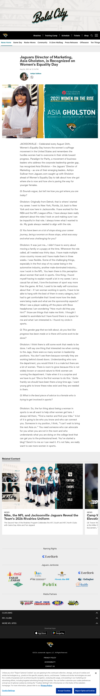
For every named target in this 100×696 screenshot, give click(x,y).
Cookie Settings (8, 691)
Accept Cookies (64, 691)
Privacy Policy (50, 658)
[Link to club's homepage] (5, 34)
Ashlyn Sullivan (35, 73)
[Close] (96, 673)
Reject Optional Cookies (85, 691)
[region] (50, 682)
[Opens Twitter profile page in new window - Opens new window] (31, 77)
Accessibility (50, 662)
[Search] (92, 35)
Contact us (50, 666)
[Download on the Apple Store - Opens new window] (40, 633)
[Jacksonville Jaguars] (50, 644)
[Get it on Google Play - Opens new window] (58, 634)
